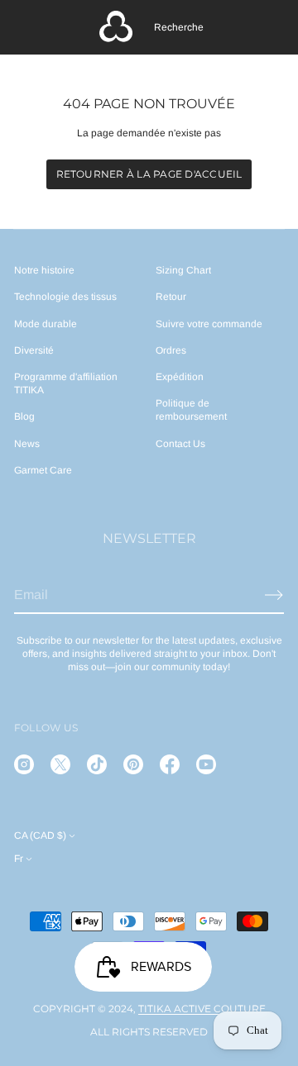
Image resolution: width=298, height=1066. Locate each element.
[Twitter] (60, 764)
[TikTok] (97, 764)
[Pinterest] (133, 764)
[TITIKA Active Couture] (115, 27)
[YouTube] (206, 764)
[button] (179, 27)
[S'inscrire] (274, 595)
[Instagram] (24, 764)
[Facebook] (169, 764)
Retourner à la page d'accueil (149, 174)
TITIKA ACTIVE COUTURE (202, 1008)
